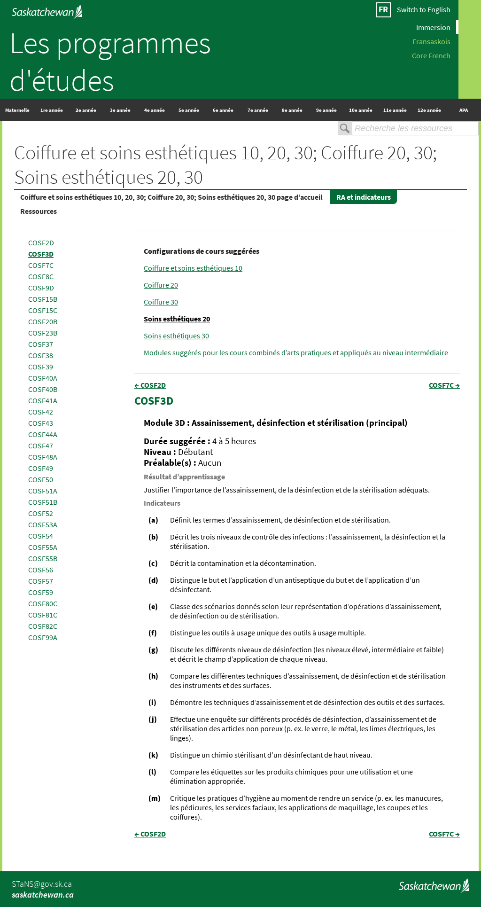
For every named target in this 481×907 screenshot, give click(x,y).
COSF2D (41, 242)
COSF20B (42, 321)
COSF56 (40, 569)
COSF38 (40, 355)
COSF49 (40, 468)
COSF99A (42, 637)
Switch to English (423, 9)
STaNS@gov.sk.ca (42, 883)
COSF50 (40, 479)
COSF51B (42, 502)
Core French (431, 55)
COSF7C (41, 265)
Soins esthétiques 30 (176, 335)
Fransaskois (431, 41)
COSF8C (41, 276)
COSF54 (40, 535)
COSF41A (42, 400)
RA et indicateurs (363, 197)
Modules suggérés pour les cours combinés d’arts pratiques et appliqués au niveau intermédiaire (296, 352)
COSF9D (41, 287)
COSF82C (42, 626)
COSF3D (41, 253)
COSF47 (40, 445)
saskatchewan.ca (43, 894)
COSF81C (42, 614)
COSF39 (40, 366)
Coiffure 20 (161, 284)
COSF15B (42, 299)
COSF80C (42, 603)
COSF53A (42, 524)
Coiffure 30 (161, 301)
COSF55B (42, 558)
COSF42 (40, 411)
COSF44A (42, 434)
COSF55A (42, 547)
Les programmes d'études (110, 61)
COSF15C (42, 310)
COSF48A (42, 456)
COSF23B (42, 332)
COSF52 (40, 513)
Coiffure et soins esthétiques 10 (193, 268)
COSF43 (40, 423)
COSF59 (40, 592)
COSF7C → (444, 385)
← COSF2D (150, 385)
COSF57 (40, 581)
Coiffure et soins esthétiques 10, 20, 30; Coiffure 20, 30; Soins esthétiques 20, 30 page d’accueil (171, 197)
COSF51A (42, 490)
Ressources (38, 211)
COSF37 (40, 344)
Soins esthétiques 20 (177, 318)
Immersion (433, 26)
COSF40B (42, 389)
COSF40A (42, 378)
